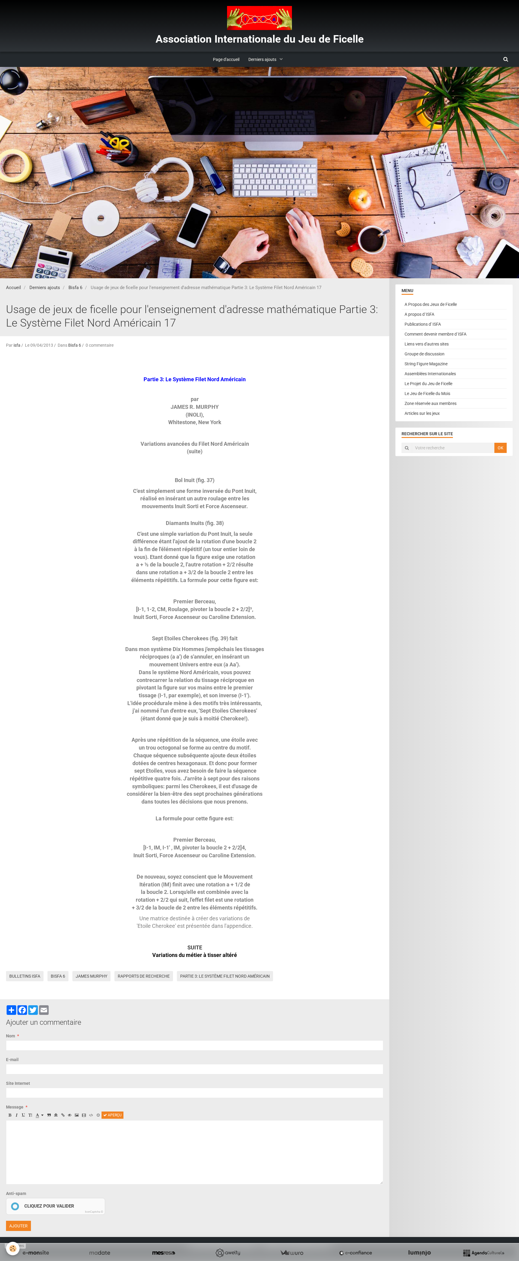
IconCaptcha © (94, 1211)
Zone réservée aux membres (431, 403)
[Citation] (49, 1115)
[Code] (91, 1115)
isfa (17, 345)
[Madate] (99, 1252)
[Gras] (9, 1115)
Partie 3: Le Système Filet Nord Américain (225, 976)
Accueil (13, 287)
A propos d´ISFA (419, 314)
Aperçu (114, 1115)
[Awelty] (227, 1252)
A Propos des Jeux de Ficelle (431, 304)
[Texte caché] (69, 1115)
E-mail (12, 1059)
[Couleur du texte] (39, 1115)
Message (14, 1107)
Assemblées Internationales (430, 373)
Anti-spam (16, 1193)
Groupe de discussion (425, 353)
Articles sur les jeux (422, 413)
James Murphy (91, 976)
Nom (10, 1035)
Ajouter (18, 1225)
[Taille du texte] (30, 1115)
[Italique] (16, 1115)
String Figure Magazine (426, 363)
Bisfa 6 (75, 287)
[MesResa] (163, 1252)
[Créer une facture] (291, 1252)
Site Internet (18, 1083)
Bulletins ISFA (24, 976)
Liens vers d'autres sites (427, 344)
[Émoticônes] (98, 1115)
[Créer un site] (35, 1252)
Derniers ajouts (262, 59)
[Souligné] (23, 1115)
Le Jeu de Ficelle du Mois (427, 393)
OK (500, 447)
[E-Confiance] (355, 1252)
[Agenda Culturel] (483, 1252)
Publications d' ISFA (423, 324)
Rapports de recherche (144, 976)
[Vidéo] (84, 1115)
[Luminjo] (419, 1252)
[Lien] (62, 1115)
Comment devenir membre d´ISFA (435, 334)
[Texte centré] (55, 1115)
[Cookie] (13, 1248)
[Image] (76, 1115)
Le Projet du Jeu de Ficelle (428, 383)
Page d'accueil (226, 59)
